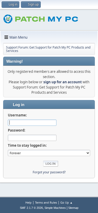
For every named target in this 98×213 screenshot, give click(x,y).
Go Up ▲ (66, 202)
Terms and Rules (46, 202)
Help (28, 202)
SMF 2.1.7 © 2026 (31, 207)
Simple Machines (55, 207)
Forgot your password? (49, 172)
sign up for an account (62, 82)
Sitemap (73, 207)
